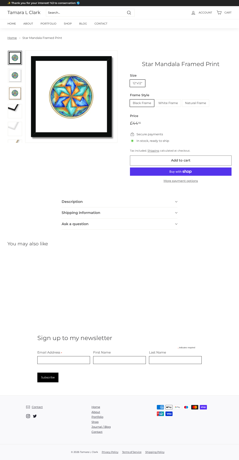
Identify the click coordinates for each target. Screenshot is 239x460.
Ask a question (75, 224)
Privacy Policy (110, 451)
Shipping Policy (154, 451)
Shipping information (81, 213)
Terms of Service (132, 451)
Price (134, 116)
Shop (68, 23)
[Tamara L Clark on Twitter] (35, 416)
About (28, 23)
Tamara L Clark (23, 12)
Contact (100, 23)
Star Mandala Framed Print (42, 38)
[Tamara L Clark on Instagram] (28, 416)
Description (72, 201)
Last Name (157, 352)
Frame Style (139, 95)
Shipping (153, 150)
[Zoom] (71, 97)
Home (11, 23)
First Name (102, 352)
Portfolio (48, 23)
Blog (83, 23)
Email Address (49, 352)
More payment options (181, 181)
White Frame (168, 103)
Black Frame (142, 103)
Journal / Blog (101, 427)
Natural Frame (195, 103)
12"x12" (137, 83)
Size (133, 75)
